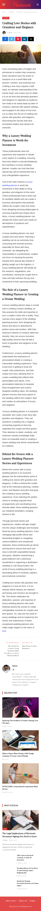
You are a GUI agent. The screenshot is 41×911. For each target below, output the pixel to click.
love (4, 631)
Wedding (5, 18)
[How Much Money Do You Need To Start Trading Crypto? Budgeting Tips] (8, 871)
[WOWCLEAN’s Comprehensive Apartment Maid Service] (20, 773)
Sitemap (32, 901)
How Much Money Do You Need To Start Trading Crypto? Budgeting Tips (27, 870)
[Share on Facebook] (5, 39)
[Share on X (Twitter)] (11, 39)
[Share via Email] (31, 39)
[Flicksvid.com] (22, 4)
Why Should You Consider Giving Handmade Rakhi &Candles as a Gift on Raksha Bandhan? (11, 650)
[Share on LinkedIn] (24, 39)
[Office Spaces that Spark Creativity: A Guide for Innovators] (8, 858)
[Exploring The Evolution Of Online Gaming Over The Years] (20, 707)
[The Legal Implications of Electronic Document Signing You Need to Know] (20, 820)
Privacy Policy (11, 901)
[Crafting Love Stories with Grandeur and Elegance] (20, 54)
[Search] (37, 4)
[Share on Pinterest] (18, 39)
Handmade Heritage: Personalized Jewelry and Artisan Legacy (28, 883)
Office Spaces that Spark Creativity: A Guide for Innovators (25, 858)
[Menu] (3, 4)
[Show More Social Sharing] (36, 39)
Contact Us (23, 901)
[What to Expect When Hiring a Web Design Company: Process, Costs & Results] (20, 740)
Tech (4, 829)
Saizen (10, 32)
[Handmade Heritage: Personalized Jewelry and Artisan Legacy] (8, 884)
